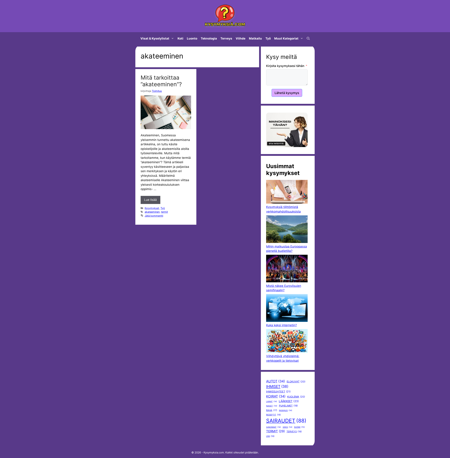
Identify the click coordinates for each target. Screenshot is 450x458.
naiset (271, 406)
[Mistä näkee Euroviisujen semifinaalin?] (287, 269)
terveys (294, 431)
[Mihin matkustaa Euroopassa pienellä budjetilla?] (287, 229)
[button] (308, 38)
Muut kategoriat (286, 38)
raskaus (285, 410)
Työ (268, 38)
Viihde (240, 38)
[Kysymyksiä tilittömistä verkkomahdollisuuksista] (287, 192)
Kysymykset (152, 208)
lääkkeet (289, 401)
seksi (287, 427)
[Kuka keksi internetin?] (287, 308)
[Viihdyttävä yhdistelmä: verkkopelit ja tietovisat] (287, 341)
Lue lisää (150, 200)
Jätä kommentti (154, 215)
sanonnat (273, 427)
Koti (180, 38)
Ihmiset (277, 386)
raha (271, 410)
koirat (275, 396)
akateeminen (152, 211)
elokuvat (296, 381)
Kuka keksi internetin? (281, 325)
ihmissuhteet (278, 391)
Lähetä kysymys (287, 93)
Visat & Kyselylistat (154, 38)
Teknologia (209, 38)
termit (164, 211)
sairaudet (286, 421)
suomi (299, 427)
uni (270, 436)
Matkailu (255, 38)
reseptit (273, 415)
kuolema (296, 396)
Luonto (192, 38)
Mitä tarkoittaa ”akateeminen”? (161, 81)
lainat (271, 401)
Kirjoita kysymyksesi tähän (285, 66)
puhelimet (288, 405)
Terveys (226, 38)
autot (275, 381)
